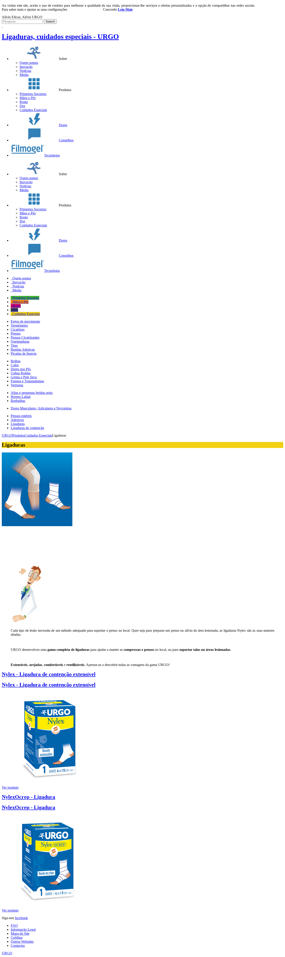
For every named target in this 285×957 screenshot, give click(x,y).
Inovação (26, 67)
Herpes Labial (21, 397)
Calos (15, 365)
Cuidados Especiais (33, 110)
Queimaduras (20, 341)
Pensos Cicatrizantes (25, 337)
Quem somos (29, 63)
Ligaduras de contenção (27, 428)
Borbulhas (18, 401)
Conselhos (66, 140)
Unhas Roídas (21, 373)
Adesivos (17, 420)
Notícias (25, 71)
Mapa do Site (20, 933)
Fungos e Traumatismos (27, 381)
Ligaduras (18, 424)
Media (24, 75)
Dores (63, 125)
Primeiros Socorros (33, 94)
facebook (21, 918)
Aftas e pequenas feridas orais (32, 393)
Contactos (18, 945)
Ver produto (10, 787)
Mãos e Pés (28, 98)
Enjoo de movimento (25, 321)
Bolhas (15, 361)
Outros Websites (22, 941)
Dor (22, 106)
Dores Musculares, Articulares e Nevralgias (41, 408)
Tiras (14, 345)
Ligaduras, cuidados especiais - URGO (60, 37)
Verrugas (17, 385)
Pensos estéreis (21, 416)
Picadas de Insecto (24, 353)
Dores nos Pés (21, 369)
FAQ (14, 925)
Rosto (24, 102)
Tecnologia (52, 155)
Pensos (15, 333)
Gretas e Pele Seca (24, 377)
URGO (7, 953)
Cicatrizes (17, 329)
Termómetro (19, 325)
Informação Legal (23, 929)
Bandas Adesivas (23, 349)
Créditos (16, 937)
